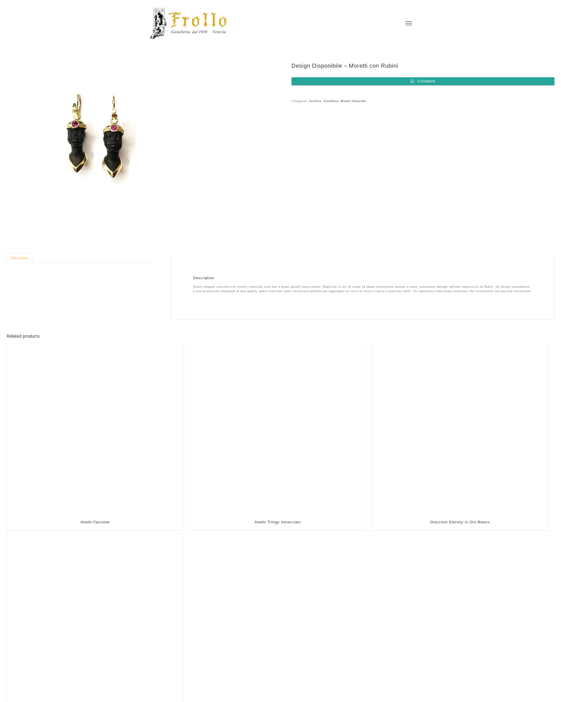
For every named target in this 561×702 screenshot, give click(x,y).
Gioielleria (330, 101)
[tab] (20, 258)
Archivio (315, 101)
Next (266, 146)
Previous (10, 146)
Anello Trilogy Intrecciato (277, 675)
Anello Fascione (95, 675)
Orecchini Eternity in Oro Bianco (460, 675)
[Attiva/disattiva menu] (409, 23)
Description (19, 258)
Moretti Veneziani (353, 101)
